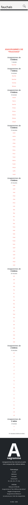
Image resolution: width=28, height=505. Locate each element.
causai (14, 97)
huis (14, 244)
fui (14, 300)
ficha (14, 146)
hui (14, 317)
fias (14, 213)
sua (14, 335)
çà (14, 415)
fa (14, 380)
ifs (14, 321)
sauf (14, 247)
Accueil (14, 472)
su (14, 405)
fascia (14, 101)
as (14, 360)
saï (14, 328)
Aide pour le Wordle (14, 487)
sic (14, 331)
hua (14, 314)
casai (14, 133)
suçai (14, 174)
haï (14, 307)
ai (14, 356)
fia (14, 290)
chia (14, 199)
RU (19, 481)
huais (14, 164)
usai (14, 265)
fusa (14, 227)
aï (14, 367)
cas (14, 283)
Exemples (14, 476)
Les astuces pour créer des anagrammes (14, 496)
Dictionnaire (14, 479)
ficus (14, 153)
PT (16, 481)
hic (14, 310)
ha (14, 387)
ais (14, 276)
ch (14, 374)
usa (14, 342)
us (14, 408)
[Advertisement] (14, 32)
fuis (14, 223)
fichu (14, 150)
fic (14, 293)
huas (14, 241)
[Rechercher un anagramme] (24, 6)
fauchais (14, 65)
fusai (14, 157)
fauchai (14, 76)
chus (14, 203)
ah (14, 353)
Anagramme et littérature (14, 494)
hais (14, 230)
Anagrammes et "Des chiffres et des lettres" (14, 489)
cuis (14, 206)
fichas (14, 108)
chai (14, 192)
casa (14, 185)
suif (14, 258)
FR (8, 481)
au (14, 363)
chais (14, 140)
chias (14, 143)
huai (14, 237)
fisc (14, 220)
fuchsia (14, 83)
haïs (14, 234)
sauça (14, 167)
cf (14, 370)
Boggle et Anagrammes (14, 491)
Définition (14, 474)
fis (14, 297)
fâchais (14, 86)
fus (14, 304)
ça (14, 412)
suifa (14, 171)
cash (14, 189)
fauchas (14, 79)
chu (14, 286)
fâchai (14, 115)
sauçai (14, 121)
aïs (14, 279)
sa (14, 398)
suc (14, 338)
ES (14, 481)
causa (14, 136)
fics (14, 216)
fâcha (14, 160)
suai (14, 254)
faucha (14, 104)
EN (11, 481)
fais (14, 209)
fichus (14, 111)
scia (14, 251)
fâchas (14, 118)
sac (14, 324)
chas (14, 196)
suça (14, 261)
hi (14, 391)
